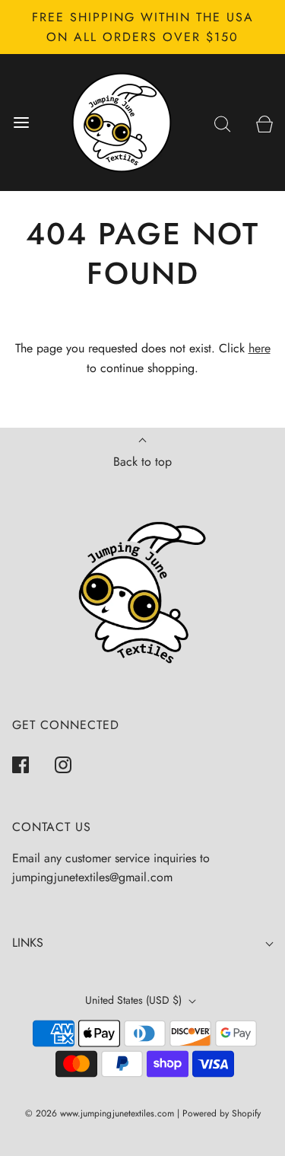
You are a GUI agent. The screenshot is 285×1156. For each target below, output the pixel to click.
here (260, 348)
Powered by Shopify (221, 1113)
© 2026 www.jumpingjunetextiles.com (99, 1113)
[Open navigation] (21, 123)
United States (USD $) (135, 1000)
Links (27, 942)
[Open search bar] (222, 123)
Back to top (142, 461)
